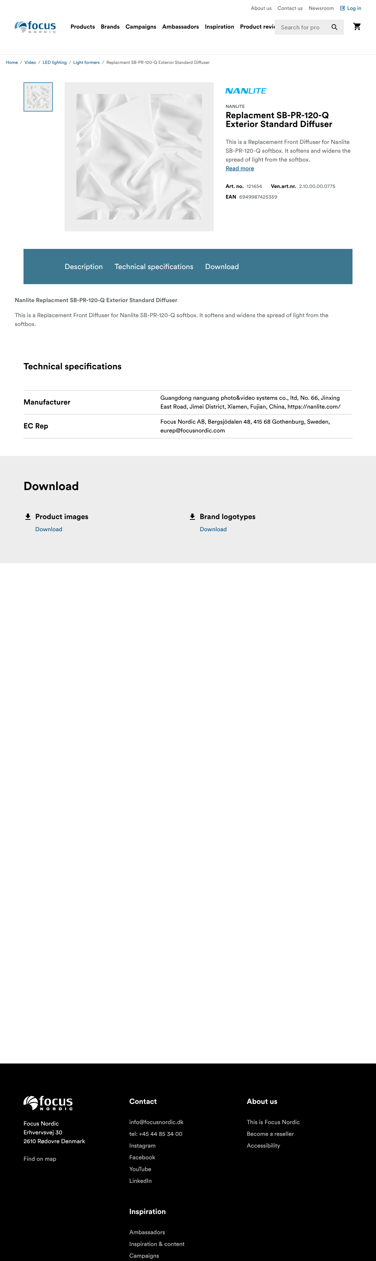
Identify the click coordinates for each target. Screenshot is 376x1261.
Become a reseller (270, 1134)
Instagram (142, 1145)
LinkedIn (140, 1181)
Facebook (142, 1157)
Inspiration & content (157, 1244)
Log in (354, 8)
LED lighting (55, 62)
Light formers (86, 62)
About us (261, 8)
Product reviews (262, 27)
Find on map (40, 1159)
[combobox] (309, 27)
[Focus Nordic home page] (35, 27)
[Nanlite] (246, 91)
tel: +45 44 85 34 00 (155, 1134)
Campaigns (141, 27)
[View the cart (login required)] (356, 27)
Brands (110, 27)
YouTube (140, 1169)
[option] (38, 97)
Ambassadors (180, 27)
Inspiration (219, 27)
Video (30, 62)
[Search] (334, 27)
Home (12, 62)
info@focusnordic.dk (156, 1122)
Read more (239, 168)
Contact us (290, 8)
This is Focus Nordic (273, 1122)
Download (48, 529)
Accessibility (263, 1145)
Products (82, 27)
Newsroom (321, 8)
